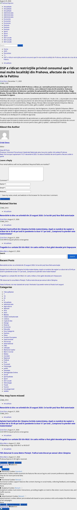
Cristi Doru (4, 81)
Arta (5, 310)
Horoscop (7, 341)
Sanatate (7, 370)
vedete (6, 391)
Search (2, 253)
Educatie (7, 329)
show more (5, 469)
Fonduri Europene (10, 337)
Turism (6, 387)
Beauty (6, 315)
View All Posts (5, 150)
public (6, 368)
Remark (18, 480)
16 (4, 296)
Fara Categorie (9, 331)
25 (4, 298)
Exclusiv (6, 25)
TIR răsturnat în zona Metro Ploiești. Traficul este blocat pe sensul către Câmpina (28, 280)
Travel (6, 385)
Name (2, 184)
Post (5, 362)
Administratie (8, 13)
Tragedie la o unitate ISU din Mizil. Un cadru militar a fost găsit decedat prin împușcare (38, 247)
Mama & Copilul (9, 350)
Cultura (6, 319)
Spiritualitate (8, 377)
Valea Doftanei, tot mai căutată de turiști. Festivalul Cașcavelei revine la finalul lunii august (32, 284)
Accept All (18, 463)
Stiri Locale (7, 38)
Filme (6, 335)
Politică (6, 360)
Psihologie (7, 366)
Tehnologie (8, 383)
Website (3, 191)
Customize (4, 463)
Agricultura (8, 306)
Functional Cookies (8, 480)
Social (6, 375)
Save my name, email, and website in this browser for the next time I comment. (30, 195)
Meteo (6, 354)
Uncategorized (9, 389)
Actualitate (7, 7)
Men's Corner (8, 352)
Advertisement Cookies (10, 496)
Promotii (7, 364)
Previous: (33, 152)
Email (2, 188)
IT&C (5, 346)
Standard (18, 471)
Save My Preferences (13, 504)
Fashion (6, 333)
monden (7, 356)
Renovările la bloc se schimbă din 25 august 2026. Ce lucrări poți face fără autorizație (37, 215)
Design (6, 323)
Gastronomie (8, 339)
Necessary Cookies (8, 471)
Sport (6, 31)
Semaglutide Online (11, 372)
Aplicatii (6, 308)
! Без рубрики (9, 292)
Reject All (11, 463)
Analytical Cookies (8, 488)
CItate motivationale (11, 317)
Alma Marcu (4, 251)
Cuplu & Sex (8, 321)
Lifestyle (7, 348)
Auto (5, 313)
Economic (7, 19)
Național (7, 358)
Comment (4, 180)
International (8, 344)
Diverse (6, 325)
